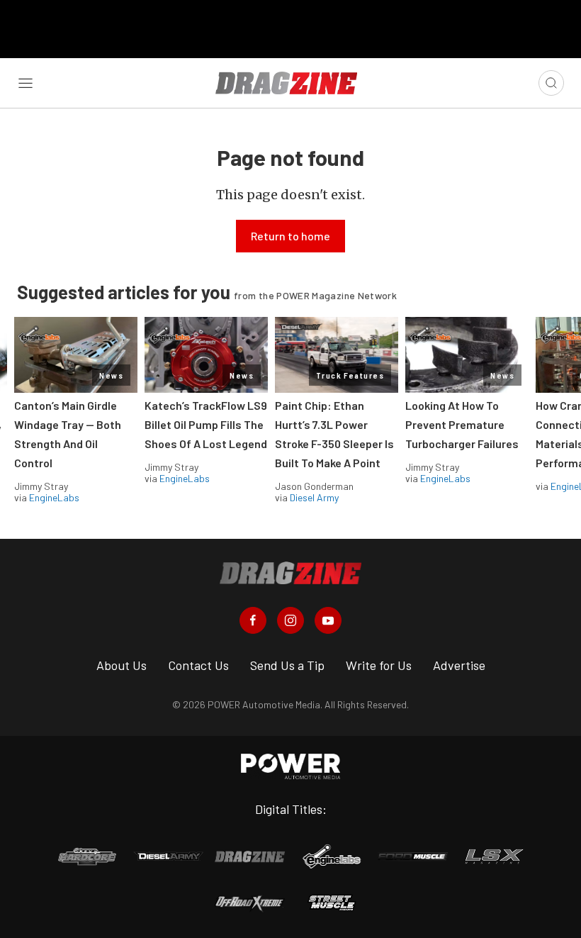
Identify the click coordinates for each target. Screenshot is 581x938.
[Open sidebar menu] (25, 83)
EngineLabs (54, 497)
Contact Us (198, 665)
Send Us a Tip (287, 665)
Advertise (459, 665)
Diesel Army (314, 497)
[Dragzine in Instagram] (290, 620)
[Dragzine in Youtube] (328, 620)
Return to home (290, 235)
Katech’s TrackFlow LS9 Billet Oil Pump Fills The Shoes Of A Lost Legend (206, 424)
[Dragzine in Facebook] (252, 620)
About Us (121, 665)
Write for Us (379, 665)
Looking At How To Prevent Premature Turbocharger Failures (462, 424)
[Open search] (551, 83)
